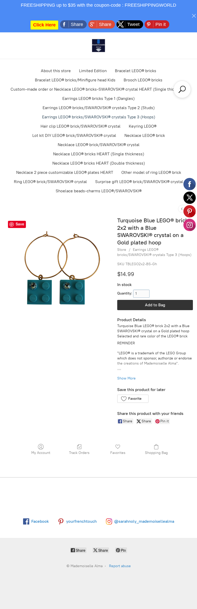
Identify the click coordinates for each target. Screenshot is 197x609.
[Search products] (182, 89)
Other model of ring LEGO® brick (151, 172)
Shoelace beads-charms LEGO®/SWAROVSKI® (99, 190)
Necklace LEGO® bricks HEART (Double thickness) (98, 163)
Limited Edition (93, 70)
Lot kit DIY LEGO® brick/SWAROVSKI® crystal (74, 135)
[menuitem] (181, 209)
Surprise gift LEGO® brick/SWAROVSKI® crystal (139, 181)
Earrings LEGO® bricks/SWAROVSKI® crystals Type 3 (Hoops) (98, 117)
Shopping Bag (156, 453)
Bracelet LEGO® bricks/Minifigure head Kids (75, 80)
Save (20, 224)
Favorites (117, 453)
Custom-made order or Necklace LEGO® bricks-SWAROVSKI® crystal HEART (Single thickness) (98, 89)
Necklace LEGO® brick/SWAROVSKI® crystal (99, 144)
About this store (56, 70)
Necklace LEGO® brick (144, 135)
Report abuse (120, 566)
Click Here (44, 24)
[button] (132, 399)
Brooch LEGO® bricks (143, 80)
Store (121, 250)
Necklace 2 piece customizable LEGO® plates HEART (64, 172)
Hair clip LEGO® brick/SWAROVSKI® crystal (81, 126)
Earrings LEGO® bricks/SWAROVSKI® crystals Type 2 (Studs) (99, 107)
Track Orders (79, 453)
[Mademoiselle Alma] (98, 45)
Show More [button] (126, 378)
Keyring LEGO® (142, 126)
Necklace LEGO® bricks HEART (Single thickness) (98, 153)
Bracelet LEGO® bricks (135, 70)
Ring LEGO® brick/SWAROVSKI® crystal (50, 181)
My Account (40, 453)
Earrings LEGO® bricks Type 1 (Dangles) (98, 98)
